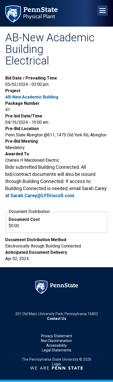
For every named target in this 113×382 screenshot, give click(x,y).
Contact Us (56, 318)
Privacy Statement (56, 336)
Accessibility (56, 345)
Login (56, 364)
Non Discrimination (56, 341)
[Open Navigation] (102, 10)
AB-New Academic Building (31, 97)
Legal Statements (56, 350)
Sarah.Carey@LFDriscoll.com (42, 195)
